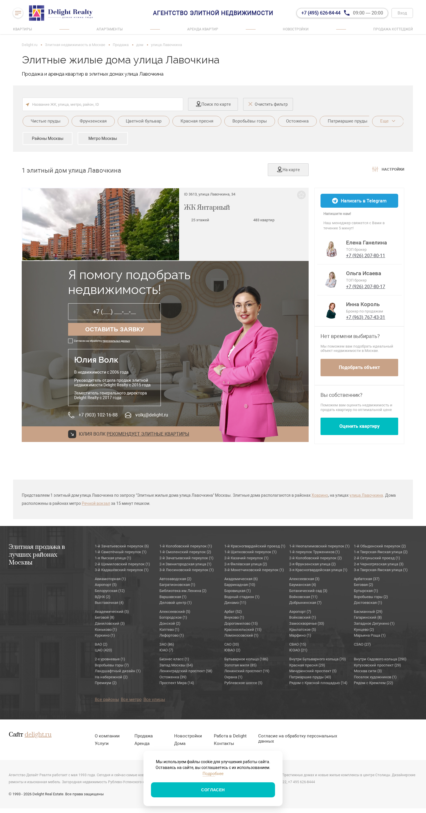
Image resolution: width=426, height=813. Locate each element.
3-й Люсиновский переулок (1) (186, 570)
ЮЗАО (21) (298, 650)
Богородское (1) (173, 617)
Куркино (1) (105, 635)
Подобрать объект (359, 367)
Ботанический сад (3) (308, 591)
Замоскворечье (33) (306, 623)
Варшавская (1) (173, 597)
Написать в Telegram (364, 201)
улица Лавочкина (366, 495)
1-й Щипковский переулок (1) (250, 552)
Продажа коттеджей (393, 29)
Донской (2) (170, 623)
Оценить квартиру (359, 426)
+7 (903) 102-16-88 (98, 415)
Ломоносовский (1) (241, 635)
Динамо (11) (235, 602)
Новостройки (296, 29)
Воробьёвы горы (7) (112, 665)
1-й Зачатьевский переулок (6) (122, 546)
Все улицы (154, 699)
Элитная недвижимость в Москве (75, 45)
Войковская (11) (303, 597)
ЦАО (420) (103, 650)
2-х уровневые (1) (110, 659)
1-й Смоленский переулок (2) (185, 552)
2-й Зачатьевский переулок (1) (186, 558)
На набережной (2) (111, 677)
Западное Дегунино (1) (374, 623)
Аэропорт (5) (106, 584)
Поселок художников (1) (375, 677)
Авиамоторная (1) (110, 579)
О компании (107, 736)
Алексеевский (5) (174, 611)
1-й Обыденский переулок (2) (380, 546)
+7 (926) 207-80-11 (365, 255)
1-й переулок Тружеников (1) (314, 552)
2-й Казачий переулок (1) (246, 558)
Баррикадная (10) (239, 584)
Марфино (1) (300, 635)
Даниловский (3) (110, 623)
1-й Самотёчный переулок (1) (121, 552)
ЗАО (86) (166, 644)
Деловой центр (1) (175, 602)
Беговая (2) (363, 584)
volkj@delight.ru (151, 415)
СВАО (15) (297, 644)
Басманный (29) (368, 611)
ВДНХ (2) (102, 597)
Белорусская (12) (110, 591)
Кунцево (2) (364, 629)
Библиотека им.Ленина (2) (183, 591)
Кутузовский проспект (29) (377, 665)
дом (139, 45)
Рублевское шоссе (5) (243, 683)
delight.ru (38, 735)
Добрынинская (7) (305, 602)
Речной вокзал (96, 503)
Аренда (142, 743)
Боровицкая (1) (237, 591)
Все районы (107, 699)
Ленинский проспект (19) (247, 671)
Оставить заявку (114, 329)
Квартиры (22, 29)
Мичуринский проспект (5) (313, 671)
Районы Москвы (47, 138)
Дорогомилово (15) (241, 623)
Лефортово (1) (171, 635)
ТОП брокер (356, 249)
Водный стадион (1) (242, 597)
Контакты (224, 743)
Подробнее (213, 773)
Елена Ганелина (366, 243)
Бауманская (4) (302, 584)
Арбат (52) (233, 611)
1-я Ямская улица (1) (113, 558)
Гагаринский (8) (368, 617)
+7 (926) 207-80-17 (365, 286)
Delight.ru (29, 45)
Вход (402, 13)
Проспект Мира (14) (176, 683)
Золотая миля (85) (240, 665)
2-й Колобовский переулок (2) (315, 558)
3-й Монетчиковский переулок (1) (254, 570)
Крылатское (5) (302, 629)
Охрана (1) (233, 677)
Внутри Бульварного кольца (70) (317, 659)
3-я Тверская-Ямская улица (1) (381, 570)
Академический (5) (112, 611)
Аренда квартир (202, 29)
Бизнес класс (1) (174, 659)
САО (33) (231, 644)
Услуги (102, 743)
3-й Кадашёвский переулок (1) (122, 570)
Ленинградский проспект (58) (185, 671)
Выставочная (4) (109, 602)
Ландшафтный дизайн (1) (118, 671)
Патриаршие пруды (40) (310, 677)
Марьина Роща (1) (370, 635)
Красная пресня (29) (307, 665)
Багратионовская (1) (177, 584)
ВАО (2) (101, 644)
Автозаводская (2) (175, 579)
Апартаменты (110, 29)
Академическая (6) (241, 579)
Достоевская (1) (368, 602)
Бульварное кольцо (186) (246, 659)
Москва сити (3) (368, 671)
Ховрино (320, 495)
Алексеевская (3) (304, 579)
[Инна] (331, 310)
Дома (179, 743)
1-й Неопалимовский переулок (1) (319, 546)
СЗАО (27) (362, 644)
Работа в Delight (230, 736)
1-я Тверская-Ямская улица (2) (381, 552)
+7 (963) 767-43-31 (365, 317)
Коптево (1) (169, 629)
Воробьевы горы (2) (371, 597)
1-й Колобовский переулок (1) (185, 546)
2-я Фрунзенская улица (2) (312, 564)
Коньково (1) (106, 629)
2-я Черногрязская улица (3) (379, 564)
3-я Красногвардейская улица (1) (318, 570)
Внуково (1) (234, 617)
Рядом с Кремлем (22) (373, 683)
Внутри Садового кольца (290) (380, 659)
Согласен (213, 790)
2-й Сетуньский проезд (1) (377, 558)
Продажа (121, 45)
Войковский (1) (302, 617)
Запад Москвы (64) (176, 665)
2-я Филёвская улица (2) (245, 564)
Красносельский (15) (243, 629)
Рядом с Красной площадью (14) (318, 683)
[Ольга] (331, 279)
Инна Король (363, 304)
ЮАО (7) (166, 650)
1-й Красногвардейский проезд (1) (254, 546)
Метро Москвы (102, 138)
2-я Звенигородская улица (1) (185, 564)
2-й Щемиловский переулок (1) (122, 564)
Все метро (131, 699)
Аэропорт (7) (300, 611)
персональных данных (116, 340)
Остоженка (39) (173, 677)
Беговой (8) (104, 617)
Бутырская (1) (366, 591)
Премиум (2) (106, 683)
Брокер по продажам (364, 311)
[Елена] (331, 248)
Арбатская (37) (367, 579)
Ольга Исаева (363, 273)
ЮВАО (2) (232, 650)
